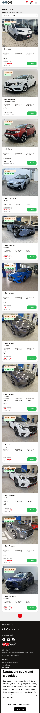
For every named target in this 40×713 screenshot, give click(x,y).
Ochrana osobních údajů (10, 662)
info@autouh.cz (11, 629)
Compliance (6, 665)
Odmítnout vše (24, 704)
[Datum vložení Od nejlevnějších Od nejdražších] (20, 15)
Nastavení (12, 704)
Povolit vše (20, 709)
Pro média (5, 668)
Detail (32, 63)
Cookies (5, 659)
